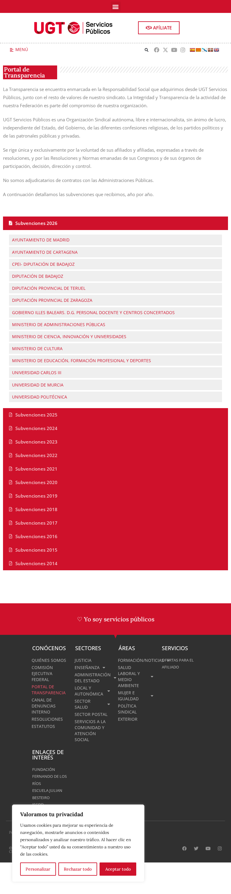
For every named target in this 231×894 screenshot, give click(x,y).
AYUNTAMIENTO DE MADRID (40, 240)
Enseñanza (87, 667)
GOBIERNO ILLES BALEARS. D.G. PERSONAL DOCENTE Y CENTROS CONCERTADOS (93, 312)
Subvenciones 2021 (36, 469)
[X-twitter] (165, 50)
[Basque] (210, 49)
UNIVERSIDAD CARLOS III (36, 372)
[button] (116, 6)
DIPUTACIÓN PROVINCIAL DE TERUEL (48, 288)
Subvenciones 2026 (36, 223)
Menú (21, 49)
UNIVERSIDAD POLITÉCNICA (39, 397)
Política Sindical (127, 709)
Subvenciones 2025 (36, 415)
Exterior (127, 719)
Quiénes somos (49, 660)
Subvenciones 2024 (36, 428)
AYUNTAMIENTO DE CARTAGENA (45, 252)
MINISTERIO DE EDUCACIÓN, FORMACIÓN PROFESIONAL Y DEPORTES (81, 360)
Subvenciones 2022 (36, 455)
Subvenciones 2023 (36, 442)
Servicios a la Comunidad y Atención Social (90, 730)
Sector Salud (83, 704)
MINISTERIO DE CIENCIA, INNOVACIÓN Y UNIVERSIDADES (69, 336)
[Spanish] (192, 49)
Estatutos (43, 726)
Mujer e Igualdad (128, 696)
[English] (216, 49)
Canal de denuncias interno (44, 706)
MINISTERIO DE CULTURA (37, 348)
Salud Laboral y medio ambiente (129, 676)
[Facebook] (156, 50)
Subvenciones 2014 (36, 563)
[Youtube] (174, 50)
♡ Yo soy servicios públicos (115, 619)
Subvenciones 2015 (36, 550)
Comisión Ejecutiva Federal (42, 673)
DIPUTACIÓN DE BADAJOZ (37, 276)
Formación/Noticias (137, 660)
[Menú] (12, 50)
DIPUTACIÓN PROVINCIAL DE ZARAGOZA (52, 300)
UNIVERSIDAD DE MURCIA (37, 385)
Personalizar (38, 869)
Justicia (83, 660)
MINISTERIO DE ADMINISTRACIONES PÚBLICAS (58, 324)
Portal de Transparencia (49, 690)
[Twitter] (196, 848)
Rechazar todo (78, 869)
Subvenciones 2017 (36, 523)
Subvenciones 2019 (36, 496)
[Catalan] (198, 49)
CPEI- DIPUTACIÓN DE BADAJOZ (43, 264)
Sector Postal (91, 714)
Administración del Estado (93, 677)
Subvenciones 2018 (36, 509)
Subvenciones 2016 (36, 536)
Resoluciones (47, 719)
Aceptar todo (118, 869)
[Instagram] (182, 50)
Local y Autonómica (89, 691)
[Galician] (204, 49)
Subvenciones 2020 (36, 482)
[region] (78, 843)
